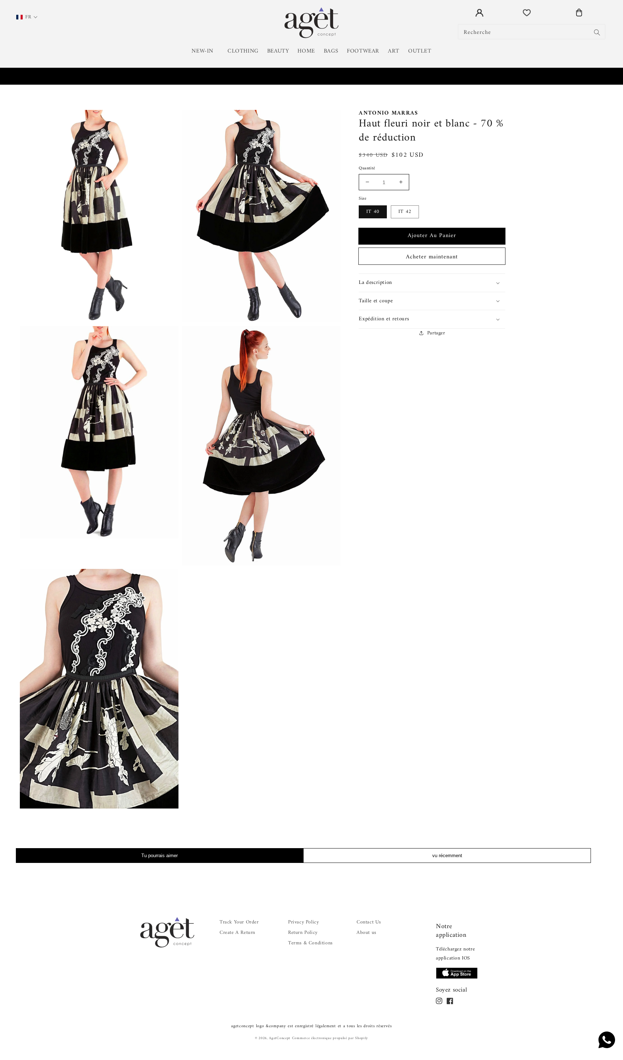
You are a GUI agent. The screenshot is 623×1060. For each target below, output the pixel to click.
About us (366, 932)
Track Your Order (239, 922)
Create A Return (237, 932)
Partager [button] (436, 332)
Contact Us (369, 922)
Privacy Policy (303, 922)
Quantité (367, 168)
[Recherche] (597, 32)
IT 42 (404, 211)
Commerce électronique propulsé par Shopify (330, 1038)
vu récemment (447, 855)
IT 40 (372, 211)
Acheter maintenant (432, 257)
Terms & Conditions (310, 943)
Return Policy (303, 932)
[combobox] (531, 32)
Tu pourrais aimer (159, 855)
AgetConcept (279, 1038)
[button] (205, 51)
